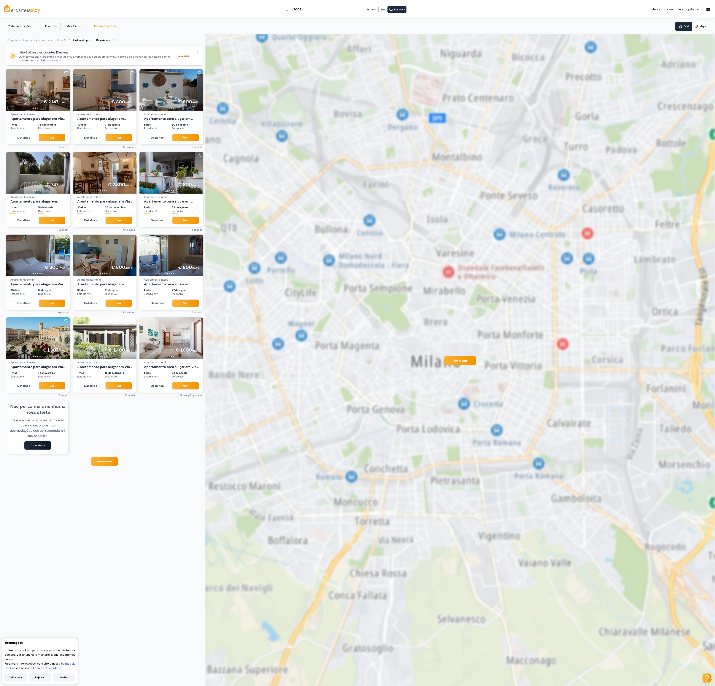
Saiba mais (16, 677)
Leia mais (183, 56)
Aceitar (64, 677)
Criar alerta (38, 445)
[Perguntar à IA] (707, 678)
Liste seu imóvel (661, 9)
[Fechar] (197, 52)
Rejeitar (40, 677)
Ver (52, 138)
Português (686, 9)
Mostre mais (104, 461)
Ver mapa (460, 361)
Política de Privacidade (45, 668)
